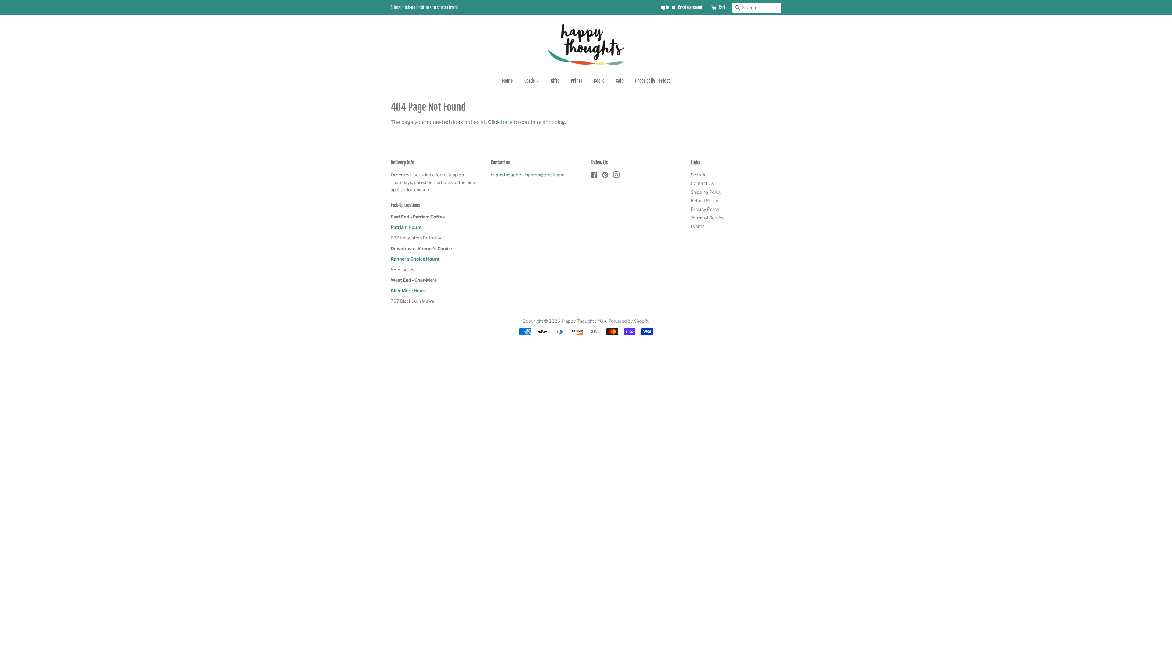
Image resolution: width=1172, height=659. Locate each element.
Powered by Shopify (628, 321)
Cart (722, 7)
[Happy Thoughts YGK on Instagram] (616, 176)
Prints (576, 81)
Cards (530, 81)
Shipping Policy (706, 192)
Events (697, 226)
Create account (690, 7)
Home (507, 81)
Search (698, 175)
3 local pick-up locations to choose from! (424, 7)
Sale (620, 81)
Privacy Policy (705, 209)
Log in (664, 7)
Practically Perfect (652, 81)
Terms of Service (708, 218)
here (506, 122)
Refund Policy (704, 200)
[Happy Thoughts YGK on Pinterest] (605, 176)
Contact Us (702, 183)
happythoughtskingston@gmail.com (528, 175)
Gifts (555, 81)
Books (599, 81)
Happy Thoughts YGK (584, 321)
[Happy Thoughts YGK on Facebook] (594, 176)
